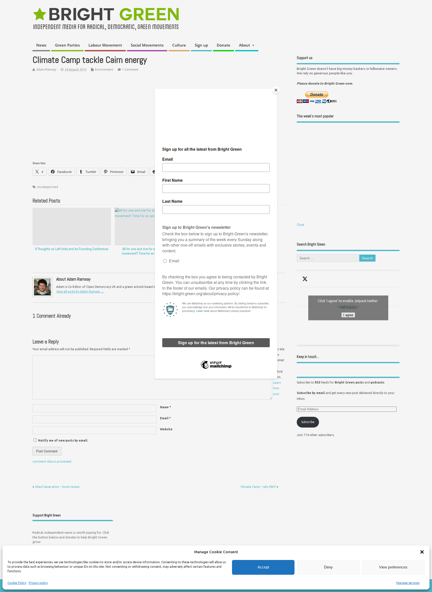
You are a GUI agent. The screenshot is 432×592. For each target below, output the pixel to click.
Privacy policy (38, 582)
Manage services (408, 582)
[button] (422, 551)
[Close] (276, 90)
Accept (263, 567)
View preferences (393, 567)
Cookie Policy (17, 582)
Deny (328, 567)
